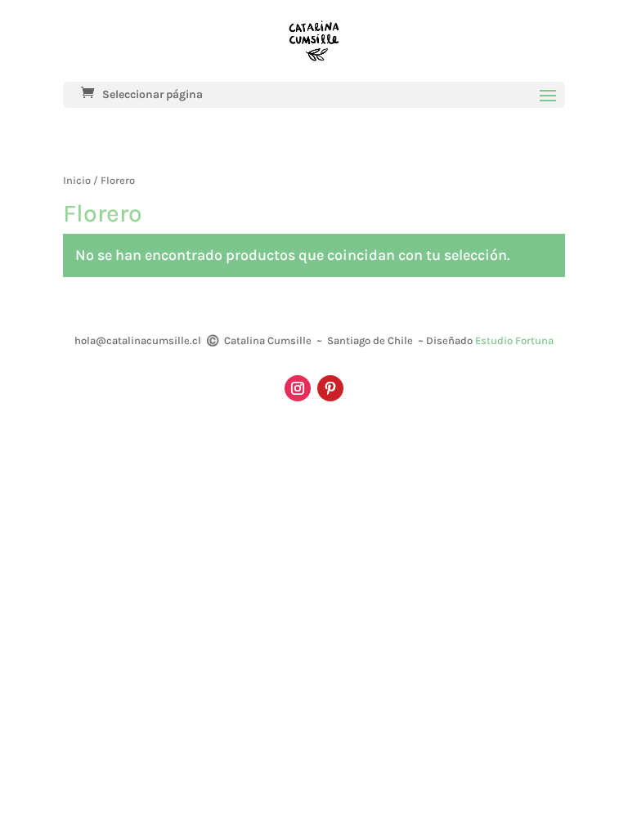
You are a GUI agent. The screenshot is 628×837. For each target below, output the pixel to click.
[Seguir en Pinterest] (330, 388)
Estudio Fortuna (514, 340)
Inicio (77, 180)
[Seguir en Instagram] (298, 388)
